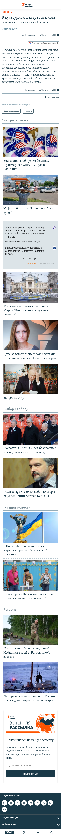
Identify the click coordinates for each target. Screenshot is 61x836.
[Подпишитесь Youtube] (24, 803)
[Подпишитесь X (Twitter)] (17, 803)
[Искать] (51, 832)
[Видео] (37, 832)
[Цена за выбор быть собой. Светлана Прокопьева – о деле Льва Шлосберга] (30, 335)
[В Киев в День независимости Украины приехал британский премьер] (30, 527)
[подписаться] (4, 809)
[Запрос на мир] (30, 379)
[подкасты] (24, 832)
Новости (7, 12)
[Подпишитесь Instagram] (37, 803)
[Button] (28, 35)
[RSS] (44, 803)
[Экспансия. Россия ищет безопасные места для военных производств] (30, 429)
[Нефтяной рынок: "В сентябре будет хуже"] (30, 190)
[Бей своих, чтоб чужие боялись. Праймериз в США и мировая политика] (30, 142)
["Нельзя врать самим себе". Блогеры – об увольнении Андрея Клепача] (30, 473)
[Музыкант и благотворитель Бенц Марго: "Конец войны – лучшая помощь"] (30, 287)
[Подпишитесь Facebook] (11, 803)
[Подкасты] (50, 803)
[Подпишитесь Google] (4, 803)
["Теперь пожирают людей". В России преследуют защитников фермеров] (30, 677)
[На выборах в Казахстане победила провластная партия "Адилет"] (30, 575)
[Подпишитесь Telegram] (30, 803)
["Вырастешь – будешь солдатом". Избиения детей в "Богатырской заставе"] (30, 630)
